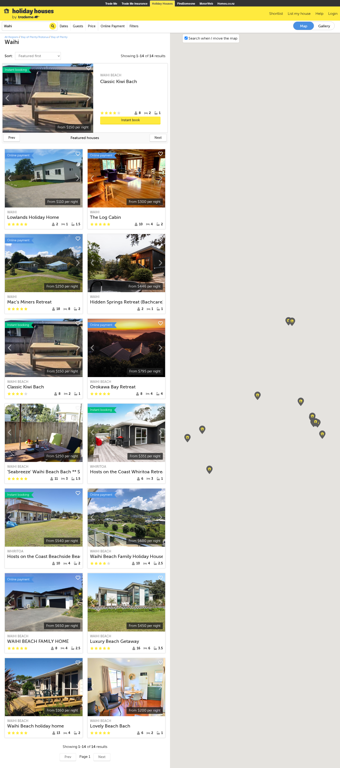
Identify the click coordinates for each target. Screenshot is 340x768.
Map (303, 26)
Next (158, 137)
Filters (134, 26)
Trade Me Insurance (135, 3)
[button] (257, 395)
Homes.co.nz (226, 3)
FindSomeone (186, 3)
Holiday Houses (162, 3)
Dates (64, 26)
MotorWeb (206, 3)
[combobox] (29, 26)
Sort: (9, 56)
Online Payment (113, 26)
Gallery (324, 26)
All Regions (12, 37)
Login (332, 14)
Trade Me (111, 3)
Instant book (130, 120)
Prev (11, 137)
